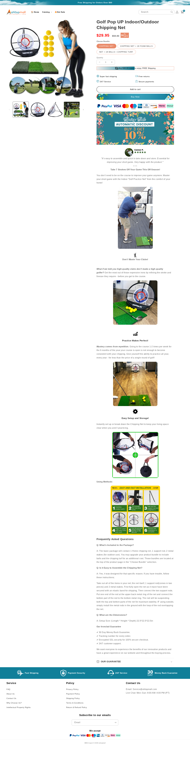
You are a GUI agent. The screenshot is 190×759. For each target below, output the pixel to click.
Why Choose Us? (14, 703)
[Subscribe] (115, 722)
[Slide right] (83, 109)
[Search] (172, 12)
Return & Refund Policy (76, 707)
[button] (47, 12)
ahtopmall (102, 743)
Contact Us (11, 698)
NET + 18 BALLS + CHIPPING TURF (116, 52)
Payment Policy (73, 694)
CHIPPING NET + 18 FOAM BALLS (136, 46)
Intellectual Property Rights (18, 707)
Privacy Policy (72, 689)
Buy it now (135, 97)
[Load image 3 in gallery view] (55, 109)
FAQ (8, 689)
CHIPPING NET (106, 46)
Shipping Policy (73, 698)
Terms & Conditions (74, 703)
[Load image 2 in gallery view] (38, 109)
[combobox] (156, 12)
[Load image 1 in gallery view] (21, 109)
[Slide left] (9, 109)
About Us (10, 694)
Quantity (100, 58)
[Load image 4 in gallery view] (72, 109)
